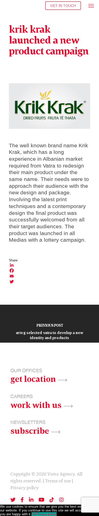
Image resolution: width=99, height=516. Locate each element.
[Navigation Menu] (91, 5)
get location (33, 378)
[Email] (49, 276)
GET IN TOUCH (63, 6)
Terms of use (58, 481)
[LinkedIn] (49, 265)
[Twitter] (49, 281)
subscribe (29, 430)
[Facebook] (49, 270)
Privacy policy (24, 487)
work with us (35, 404)
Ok (33, 514)
